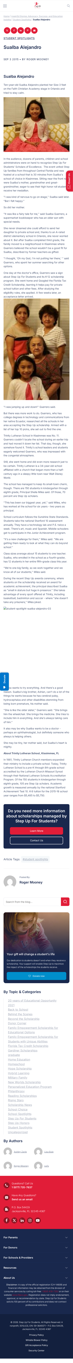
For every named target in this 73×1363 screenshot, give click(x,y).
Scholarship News (20, 1105)
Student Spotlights (22, 19)
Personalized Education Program (30, 1087)
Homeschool (16, 1064)
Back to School (18, 1009)
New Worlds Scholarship (24, 1082)
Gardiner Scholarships (22, 1050)
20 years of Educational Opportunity (32, 1000)
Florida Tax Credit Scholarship (28, 1046)
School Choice (17, 1109)
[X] (7, 30)
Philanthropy (16, 1091)
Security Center (36, 1350)
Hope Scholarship (20, 1068)
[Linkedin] (21, 30)
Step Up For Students (22, 1118)
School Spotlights (19, 1114)
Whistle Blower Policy (36, 1340)
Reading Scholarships (22, 1096)
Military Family (17, 1077)
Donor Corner (17, 1023)
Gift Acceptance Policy (36, 1345)
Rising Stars (16, 1100)
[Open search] (68, 5)
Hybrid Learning (18, 1073)
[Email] (34, 30)
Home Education (19, 1059)
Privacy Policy (36, 1335)
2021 (11, 1005)
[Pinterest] (27, 30)
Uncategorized (18, 1132)
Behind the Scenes (20, 1014)
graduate (14, 1055)
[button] (69, 181)
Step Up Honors (18, 1123)
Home (7, 16)
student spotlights (36, 859)
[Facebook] (14, 30)
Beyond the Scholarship (24, 1019)
